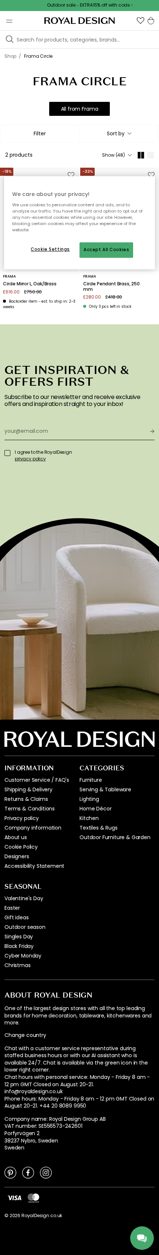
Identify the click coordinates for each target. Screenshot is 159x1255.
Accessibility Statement (34, 866)
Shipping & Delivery (28, 789)
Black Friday (19, 946)
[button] (140, 20)
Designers (16, 856)
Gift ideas (16, 917)
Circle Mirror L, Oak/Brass (30, 283)
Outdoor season (24, 927)
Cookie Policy (21, 846)
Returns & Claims (26, 799)
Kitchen (89, 818)
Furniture (91, 779)
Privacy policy (21, 818)
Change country (25, 1035)
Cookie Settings (50, 249)
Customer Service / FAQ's (36, 779)
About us (15, 837)
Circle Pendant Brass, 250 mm (111, 286)
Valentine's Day (23, 898)
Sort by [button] (116, 133)
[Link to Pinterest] (10, 1172)
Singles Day (18, 936)
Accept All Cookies (106, 250)
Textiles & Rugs (99, 827)
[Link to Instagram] (46, 1172)
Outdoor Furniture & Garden (115, 837)
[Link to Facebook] (28, 1172)
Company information (32, 827)
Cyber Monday (22, 955)
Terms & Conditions (29, 808)
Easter (12, 907)
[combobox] (119, 133)
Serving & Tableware (105, 789)
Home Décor (95, 808)
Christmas (17, 965)
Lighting (89, 799)
